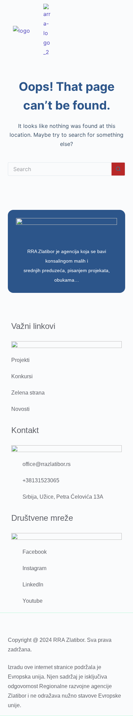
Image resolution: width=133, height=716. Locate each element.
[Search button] (118, 169)
